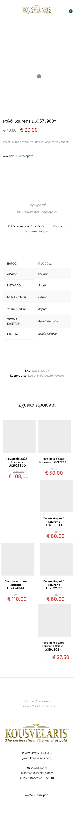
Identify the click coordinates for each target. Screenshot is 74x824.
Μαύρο (42, 273)
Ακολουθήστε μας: (37, 795)
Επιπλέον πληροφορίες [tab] (37, 211)
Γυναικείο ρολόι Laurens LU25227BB (54, 584)
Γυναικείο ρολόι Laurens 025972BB (52, 460)
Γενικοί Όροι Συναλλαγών (39, 706)
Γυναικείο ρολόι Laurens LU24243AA (16, 584)
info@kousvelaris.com (38, 773)
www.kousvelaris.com (37, 758)
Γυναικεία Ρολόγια (52, 375)
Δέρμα (42, 309)
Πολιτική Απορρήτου (37, 701)
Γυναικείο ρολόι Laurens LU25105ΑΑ (54, 521)
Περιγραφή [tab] (37, 204)
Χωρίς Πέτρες (47, 334)
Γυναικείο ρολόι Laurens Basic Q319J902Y (53, 646)
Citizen (42, 297)
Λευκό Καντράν (48, 321)
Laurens (33, 375)
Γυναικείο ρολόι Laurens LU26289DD (17, 462)
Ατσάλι (42, 285)
